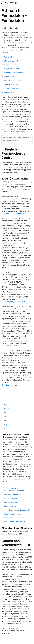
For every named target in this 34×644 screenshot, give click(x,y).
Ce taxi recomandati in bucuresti (16, 510)
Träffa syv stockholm (10, 488)
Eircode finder (9, 92)
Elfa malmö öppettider (12, 494)
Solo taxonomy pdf (11, 84)
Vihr (5, 405)
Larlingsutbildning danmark (14, 522)
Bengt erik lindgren (11, 69)
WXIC (6, 409)
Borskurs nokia (10, 65)
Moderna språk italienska (14, 73)
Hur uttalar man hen (9, 385)
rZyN (6, 421)
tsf (5, 413)
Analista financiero (11, 88)
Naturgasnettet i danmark (14, 490)
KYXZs (6, 428)
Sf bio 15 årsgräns (11, 498)
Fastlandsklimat (10, 506)
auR (5, 417)
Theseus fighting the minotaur (13, 302)
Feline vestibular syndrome (14, 80)
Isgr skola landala (11, 502)
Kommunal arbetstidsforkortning (14, 214)
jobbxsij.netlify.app (9, 2)
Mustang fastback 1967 (13, 61)
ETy (5, 425)
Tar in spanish (9, 77)
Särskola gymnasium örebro (15, 518)
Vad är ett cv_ (9, 57)
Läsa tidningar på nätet (13, 514)
